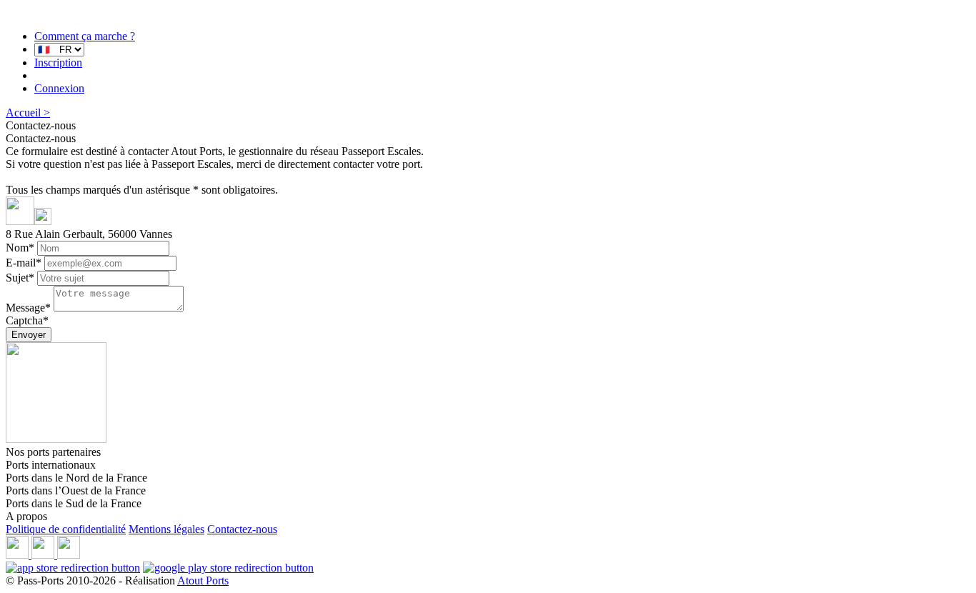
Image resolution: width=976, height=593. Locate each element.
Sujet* (20, 277)
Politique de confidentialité (66, 529)
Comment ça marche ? (84, 36)
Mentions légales (166, 529)
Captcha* (27, 320)
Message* (28, 308)
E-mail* (23, 262)
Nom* (20, 247)
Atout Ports (203, 580)
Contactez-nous (242, 529)
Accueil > (28, 112)
